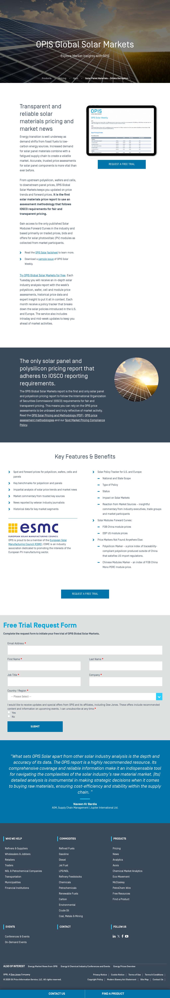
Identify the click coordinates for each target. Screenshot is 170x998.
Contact (65, 926)
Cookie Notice (117, 975)
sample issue (46, 259)
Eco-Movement (121, 876)
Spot (75, 78)
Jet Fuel (63, 865)
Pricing (62, 78)
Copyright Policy (95, 979)
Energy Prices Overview (124, 966)
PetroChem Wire (122, 888)
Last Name (96, 659)
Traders (9, 865)
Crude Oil (64, 910)
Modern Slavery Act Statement (121, 979)
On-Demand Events (16, 942)
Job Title (13, 675)
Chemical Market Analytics (127, 871)
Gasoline (64, 854)
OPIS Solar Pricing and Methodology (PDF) (57, 415)
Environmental (67, 904)
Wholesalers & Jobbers (18, 854)
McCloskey (119, 882)
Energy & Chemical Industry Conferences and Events (85, 966)
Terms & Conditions (154, 975)
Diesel (62, 859)
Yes (14, 712)
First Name (14, 659)
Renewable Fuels (68, 893)
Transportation (13, 876)
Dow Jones (16, 974)
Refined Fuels (67, 848)
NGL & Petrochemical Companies (23, 871)
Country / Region (17, 690)
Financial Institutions (17, 888)
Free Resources (121, 893)
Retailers (10, 859)
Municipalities (13, 882)
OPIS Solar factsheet (46, 252)
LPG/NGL (64, 871)
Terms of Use (134, 975)
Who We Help (14, 838)
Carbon (63, 899)
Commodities (68, 838)
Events (10, 926)
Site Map (144, 979)
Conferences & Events (17, 936)
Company (95, 675)
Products (46, 78)
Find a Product (121, 899)
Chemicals (65, 882)
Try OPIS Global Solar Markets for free (42, 275)
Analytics (118, 859)
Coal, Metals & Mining (71, 916)
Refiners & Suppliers (16, 848)
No (13, 716)
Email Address (16, 643)
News (116, 854)
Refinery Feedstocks (70, 876)
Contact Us (158, 979)
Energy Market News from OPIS (42, 966)
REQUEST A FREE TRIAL (122, 164)
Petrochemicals (68, 888)
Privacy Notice (100, 975)
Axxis (116, 865)
